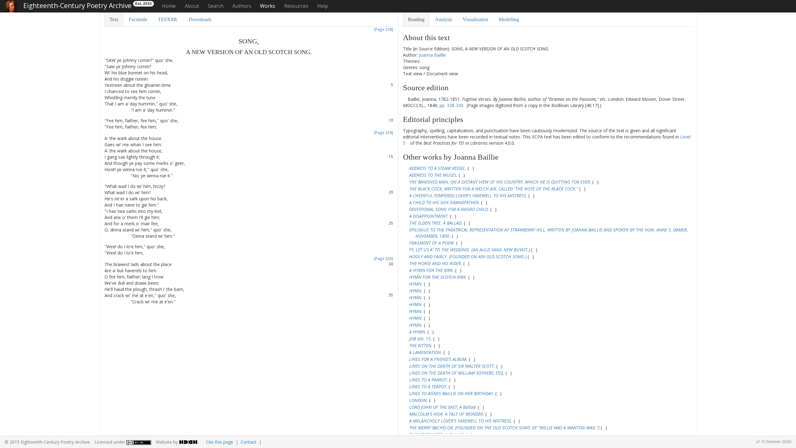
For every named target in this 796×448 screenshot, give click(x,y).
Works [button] (267, 5)
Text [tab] (113, 19)
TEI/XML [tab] (168, 19)
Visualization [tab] (475, 19)
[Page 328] (383, 29)
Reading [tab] (416, 19)
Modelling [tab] (509, 19)
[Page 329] (383, 132)
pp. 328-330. (452, 105)
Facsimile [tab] (138, 19)
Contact (249, 442)
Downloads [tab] (200, 19)
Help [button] (322, 5)
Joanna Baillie (432, 55)
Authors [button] (241, 5)
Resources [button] (296, 5)
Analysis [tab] (443, 19)
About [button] (192, 5)
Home (169, 5)
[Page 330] (383, 258)
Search (216, 5)
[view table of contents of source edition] (404, 99)
